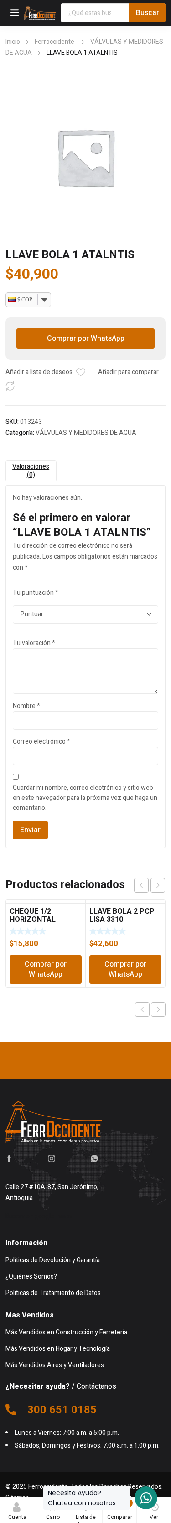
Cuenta (17, 1517)
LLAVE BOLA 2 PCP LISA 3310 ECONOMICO (122, 919)
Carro (53, 1510)
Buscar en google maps (39, 1216)
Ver (154, 1517)
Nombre (26, 706)
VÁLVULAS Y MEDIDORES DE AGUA (86, 433)
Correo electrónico (41, 741)
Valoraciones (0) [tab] (30, 471)
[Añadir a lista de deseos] (80, 372)
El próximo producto (158, 1009)
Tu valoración (34, 643)
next (157, 885)
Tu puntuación (35, 593)
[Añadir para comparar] (10, 386)
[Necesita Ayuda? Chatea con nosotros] (146, 1497)
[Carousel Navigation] (149, 885)
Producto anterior (142, 1009)
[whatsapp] (94, 1158)
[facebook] (9, 1158)
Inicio (12, 42)
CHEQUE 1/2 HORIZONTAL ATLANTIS (33, 919)
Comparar (119, 1510)
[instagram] (51, 1158)
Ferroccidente (55, 42)
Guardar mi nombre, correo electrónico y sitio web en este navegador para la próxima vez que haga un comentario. (85, 798)
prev (141, 885)
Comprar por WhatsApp (85, 338)
